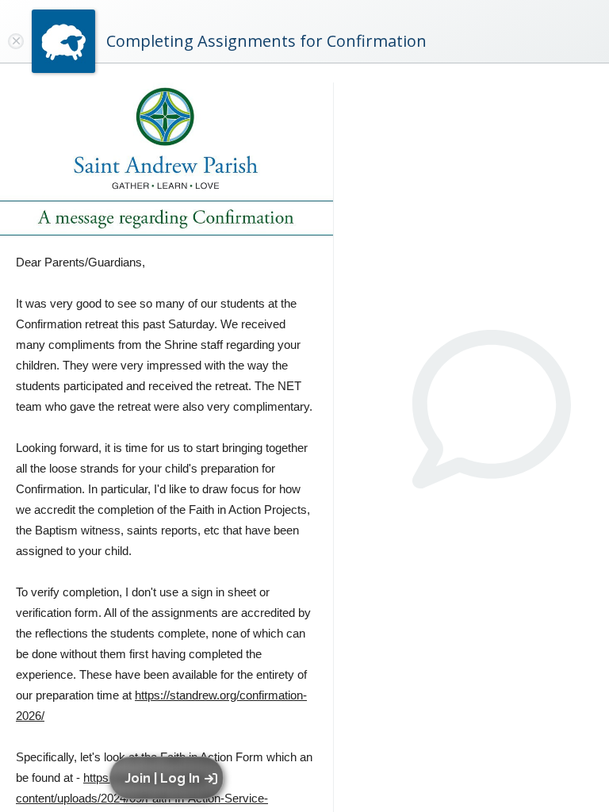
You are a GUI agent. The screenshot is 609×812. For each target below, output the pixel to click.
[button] (169, 778)
